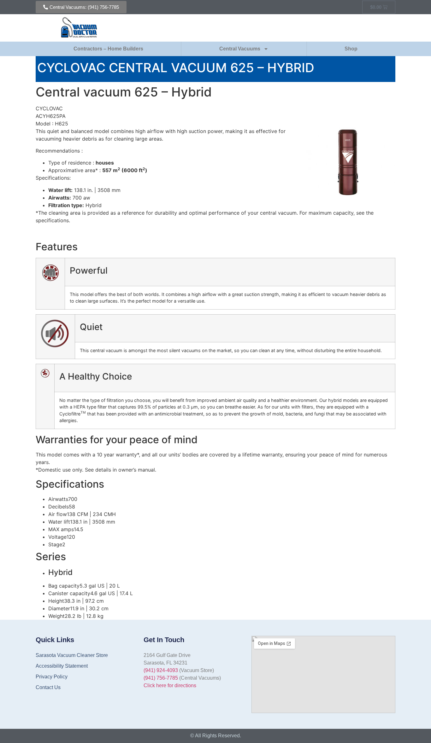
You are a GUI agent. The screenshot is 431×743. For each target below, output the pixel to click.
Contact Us (48, 687)
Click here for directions (170, 685)
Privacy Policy (52, 676)
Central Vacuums (239, 48)
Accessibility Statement (62, 666)
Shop (351, 48)
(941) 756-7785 (161, 678)
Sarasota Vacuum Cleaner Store (72, 655)
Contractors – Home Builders (108, 48)
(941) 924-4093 (161, 670)
